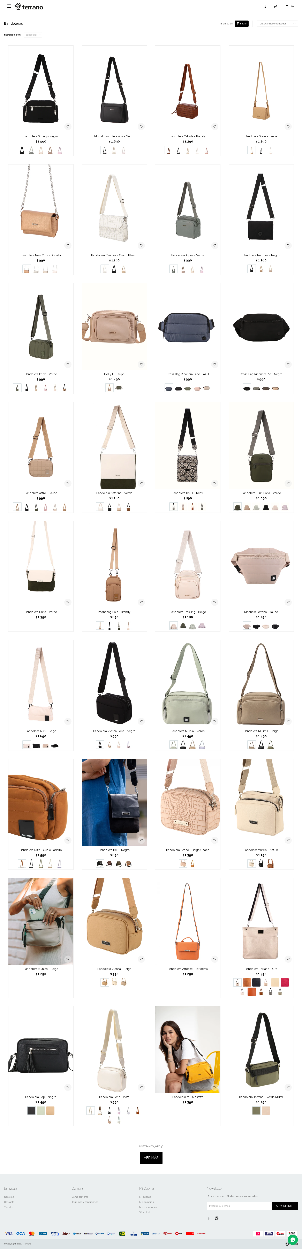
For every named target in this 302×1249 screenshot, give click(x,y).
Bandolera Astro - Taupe (41, 493)
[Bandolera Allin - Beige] (41, 683)
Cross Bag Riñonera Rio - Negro (261, 374)
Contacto (9, 1202)
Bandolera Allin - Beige (40, 731)
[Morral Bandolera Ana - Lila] (124, 150)
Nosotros (9, 1196)
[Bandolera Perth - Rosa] (45, 388)
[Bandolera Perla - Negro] (109, 1110)
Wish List (144, 1212)
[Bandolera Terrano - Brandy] (247, 982)
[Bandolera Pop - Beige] (50, 1110)
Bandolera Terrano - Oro (261, 969)
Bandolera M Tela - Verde (188, 731)
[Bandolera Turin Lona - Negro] (266, 507)
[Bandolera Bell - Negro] (114, 802)
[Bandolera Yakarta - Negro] (178, 150)
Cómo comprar (80, 1196)
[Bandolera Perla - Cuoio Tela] (138, 1110)
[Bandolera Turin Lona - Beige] (275, 507)
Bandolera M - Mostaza (187, 1097)
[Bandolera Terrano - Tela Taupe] (266, 982)
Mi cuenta (145, 1196)
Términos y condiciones (85, 1202)
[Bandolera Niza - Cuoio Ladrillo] (41, 802)
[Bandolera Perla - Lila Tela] (119, 1110)
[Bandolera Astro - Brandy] (64, 507)
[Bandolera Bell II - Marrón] (192, 507)
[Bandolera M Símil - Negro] (261, 745)
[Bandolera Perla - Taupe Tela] (109, 1120)
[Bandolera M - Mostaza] (187, 1049)
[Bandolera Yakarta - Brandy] (187, 88)
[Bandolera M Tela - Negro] (183, 745)
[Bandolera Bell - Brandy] (128, 863)
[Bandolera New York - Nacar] (55, 269)
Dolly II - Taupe (114, 374)
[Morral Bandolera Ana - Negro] (114, 88)
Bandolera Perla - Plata (114, 1097)
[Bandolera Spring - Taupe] (50, 150)
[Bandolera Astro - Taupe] (41, 445)
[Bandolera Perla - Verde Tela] (119, 1120)
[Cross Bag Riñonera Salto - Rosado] (197, 388)
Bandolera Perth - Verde (41, 374)
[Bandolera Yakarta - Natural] (188, 150)
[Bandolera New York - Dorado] (41, 207)
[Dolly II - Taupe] (114, 326)
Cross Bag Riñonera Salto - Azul (187, 374)
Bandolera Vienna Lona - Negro (114, 731)
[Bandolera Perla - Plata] (114, 1049)
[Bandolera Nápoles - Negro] (261, 207)
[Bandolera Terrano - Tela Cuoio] (261, 992)
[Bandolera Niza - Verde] (41, 863)
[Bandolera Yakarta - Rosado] (207, 150)
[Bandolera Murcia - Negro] (261, 863)
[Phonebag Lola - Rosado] (128, 625)
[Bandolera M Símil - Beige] (261, 683)
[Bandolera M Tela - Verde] (187, 683)
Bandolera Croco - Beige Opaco (187, 850)
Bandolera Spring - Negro (41, 136)
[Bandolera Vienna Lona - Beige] (119, 745)
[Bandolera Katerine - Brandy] (128, 507)
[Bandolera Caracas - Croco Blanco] (114, 207)
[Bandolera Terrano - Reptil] (270, 992)
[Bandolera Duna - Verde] (41, 564)
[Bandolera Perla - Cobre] (100, 1110)
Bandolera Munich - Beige (41, 969)
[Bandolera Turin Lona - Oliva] (256, 507)
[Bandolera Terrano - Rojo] (285, 982)
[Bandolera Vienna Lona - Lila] (128, 745)
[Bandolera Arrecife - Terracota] (187, 921)
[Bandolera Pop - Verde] (41, 1110)
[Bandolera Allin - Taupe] (45, 745)
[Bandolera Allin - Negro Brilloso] (55, 745)
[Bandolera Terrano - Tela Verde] (280, 992)
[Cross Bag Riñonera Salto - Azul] (187, 326)
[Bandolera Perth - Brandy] (64, 388)
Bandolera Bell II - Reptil (188, 493)
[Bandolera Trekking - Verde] (183, 625)
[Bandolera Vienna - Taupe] (124, 982)
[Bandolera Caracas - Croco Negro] (114, 269)
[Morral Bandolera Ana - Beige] (114, 150)
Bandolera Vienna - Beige (114, 969)
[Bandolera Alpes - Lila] (202, 269)
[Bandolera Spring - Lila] (60, 150)
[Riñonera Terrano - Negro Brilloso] (275, 625)
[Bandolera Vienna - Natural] (114, 982)
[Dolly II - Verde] (119, 388)
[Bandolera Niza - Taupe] (50, 863)
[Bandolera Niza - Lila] (60, 863)
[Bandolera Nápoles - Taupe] (261, 269)
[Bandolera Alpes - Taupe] (183, 269)
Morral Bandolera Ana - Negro (114, 136)
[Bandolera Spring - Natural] (41, 150)
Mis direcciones (148, 1207)
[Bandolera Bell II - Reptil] (187, 445)
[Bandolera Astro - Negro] (27, 507)
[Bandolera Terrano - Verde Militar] (261, 1049)
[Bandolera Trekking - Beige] (187, 564)
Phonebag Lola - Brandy (114, 612)
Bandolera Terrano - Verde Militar (261, 1097)
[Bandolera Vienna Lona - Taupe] (109, 745)
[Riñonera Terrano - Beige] (266, 625)
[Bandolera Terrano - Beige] (242, 992)
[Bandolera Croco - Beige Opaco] (187, 802)
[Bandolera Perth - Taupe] (36, 388)
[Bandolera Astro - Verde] (36, 507)
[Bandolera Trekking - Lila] (202, 625)
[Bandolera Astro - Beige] (55, 507)
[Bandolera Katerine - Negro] (109, 507)
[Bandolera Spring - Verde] (31, 150)
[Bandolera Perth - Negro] (27, 388)
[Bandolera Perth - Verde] (41, 326)
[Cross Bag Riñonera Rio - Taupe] (266, 388)
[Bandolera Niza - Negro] (31, 863)
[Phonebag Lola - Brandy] (114, 564)
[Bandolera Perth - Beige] (55, 388)
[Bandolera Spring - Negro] (41, 88)
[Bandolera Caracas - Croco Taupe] (124, 269)
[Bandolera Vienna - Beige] (114, 921)
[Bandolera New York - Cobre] (45, 269)
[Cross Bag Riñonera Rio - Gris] (256, 388)
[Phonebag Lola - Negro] (109, 625)
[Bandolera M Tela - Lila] (202, 745)
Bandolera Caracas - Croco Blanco (114, 255)
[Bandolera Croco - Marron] (192, 863)
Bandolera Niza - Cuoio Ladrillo (41, 850)
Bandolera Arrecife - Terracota (188, 969)
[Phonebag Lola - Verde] (119, 625)
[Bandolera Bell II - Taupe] (183, 507)
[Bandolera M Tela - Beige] (192, 745)
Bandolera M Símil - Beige (261, 731)
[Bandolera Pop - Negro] (41, 1049)
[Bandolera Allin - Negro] (36, 745)
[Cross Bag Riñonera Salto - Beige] (207, 388)
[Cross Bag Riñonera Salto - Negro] (178, 388)
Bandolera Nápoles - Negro (261, 255)
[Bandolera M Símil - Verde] (270, 745)
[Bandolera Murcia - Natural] (261, 802)
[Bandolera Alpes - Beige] (192, 269)
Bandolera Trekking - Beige (188, 612)
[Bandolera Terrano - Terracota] (252, 992)
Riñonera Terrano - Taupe (261, 612)
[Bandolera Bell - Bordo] (109, 863)
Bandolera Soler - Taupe (261, 136)
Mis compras (146, 1202)
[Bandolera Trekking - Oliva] (192, 625)
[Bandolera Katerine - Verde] (114, 445)
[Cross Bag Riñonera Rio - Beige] (275, 388)
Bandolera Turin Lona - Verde (261, 493)
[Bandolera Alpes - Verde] (187, 207)
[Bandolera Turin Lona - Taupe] (247, 507)
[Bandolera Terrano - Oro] (261, 921)
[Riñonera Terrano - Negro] (256, 625)
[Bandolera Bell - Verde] (119, 863)
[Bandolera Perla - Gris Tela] (128, 1110)
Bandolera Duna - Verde (41, 612)
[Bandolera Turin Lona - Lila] (285, 507)
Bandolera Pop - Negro (40, 1097)
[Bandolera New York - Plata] (36, 269)
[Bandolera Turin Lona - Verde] (261, 445)
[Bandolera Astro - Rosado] (45, 507)
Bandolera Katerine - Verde (114, 493)
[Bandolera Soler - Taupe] (261, 88)
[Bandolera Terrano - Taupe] (275, 982)
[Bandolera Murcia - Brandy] (270, 863)
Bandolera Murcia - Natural (261, 850)
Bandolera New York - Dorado (41, 255)
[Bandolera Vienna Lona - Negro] (114, 683)
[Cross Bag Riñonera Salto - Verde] (188, 388)
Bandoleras (31, 34)
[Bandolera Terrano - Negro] (256, 982)
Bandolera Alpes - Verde (187, 255)
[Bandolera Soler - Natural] (270, 150)
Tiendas (8, 1207)
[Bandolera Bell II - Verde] (202, 507)
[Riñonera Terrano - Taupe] (261, 564)
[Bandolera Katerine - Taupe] (119, 507)
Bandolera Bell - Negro (114, 850)
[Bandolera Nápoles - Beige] (270, 269)
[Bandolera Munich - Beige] (41, 921)
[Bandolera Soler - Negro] (261, 150)
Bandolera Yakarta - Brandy (188, 136)
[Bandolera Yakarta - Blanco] (197, 150)
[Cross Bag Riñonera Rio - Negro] (261, 326)
